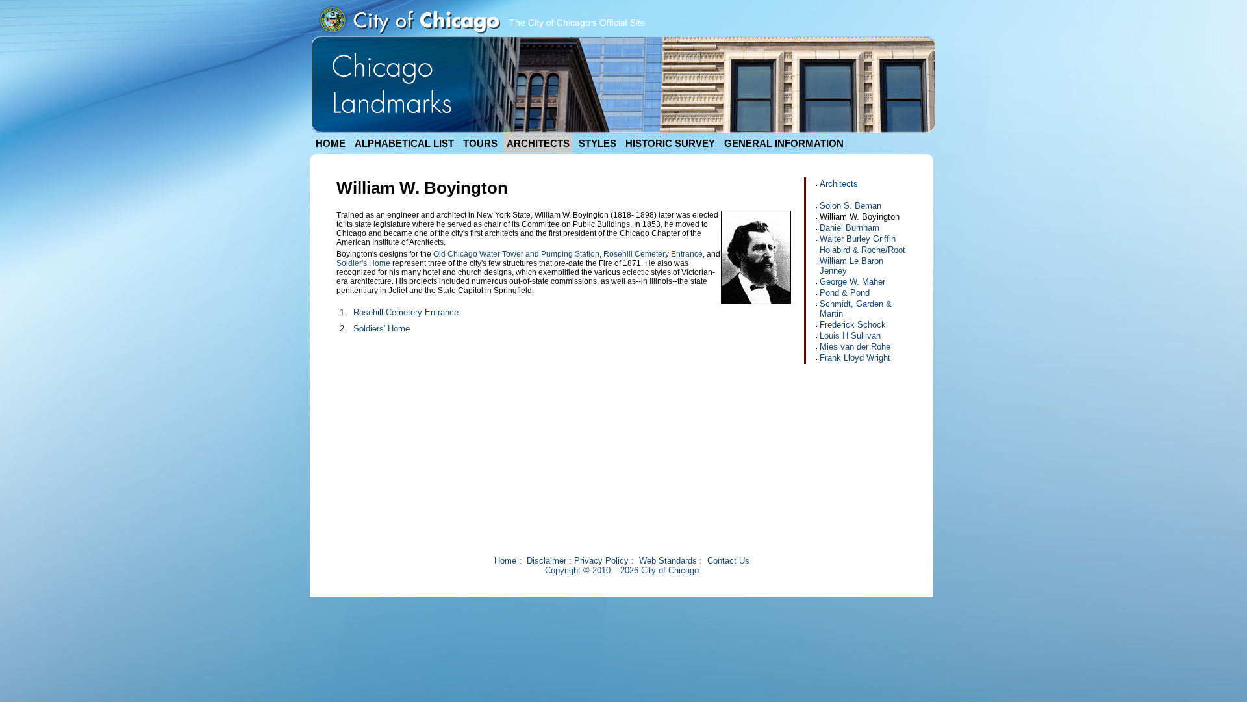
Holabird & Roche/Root (862, 250)
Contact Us (728, 561)
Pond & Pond (845, 293)
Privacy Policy (601, 561)
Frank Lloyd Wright (855, 358)
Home (505, 561)
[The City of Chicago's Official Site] (481, 33)
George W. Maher (852, 282)
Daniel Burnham (849, 228)
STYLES (597, 143)
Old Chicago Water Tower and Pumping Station (516, 254)
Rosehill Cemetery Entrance (653, 254)
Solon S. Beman (850, 206)
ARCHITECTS (538, 143)
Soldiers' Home (381, 328)
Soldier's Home (363, 263)
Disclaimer (546, 561)
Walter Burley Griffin (858, 239)
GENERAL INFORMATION (784, 143)
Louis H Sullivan (850, 336)
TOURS (480, 143)
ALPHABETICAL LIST (404, 143)
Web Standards (668, 561)
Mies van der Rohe (855, 347)
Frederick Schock (853, 325)
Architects (839, 183)
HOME (331, 143)
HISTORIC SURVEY (670, 143)
